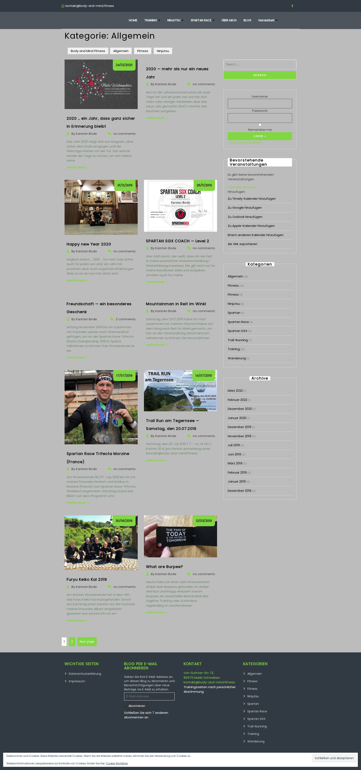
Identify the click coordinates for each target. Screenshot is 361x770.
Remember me (260, 129)
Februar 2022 (237, 400)
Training (234, 349)
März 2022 (235, 390)
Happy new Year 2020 (89, 244)
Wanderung (237, 358)
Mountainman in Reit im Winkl (176, 303)
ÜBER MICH (229, 20)
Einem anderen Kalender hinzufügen (255, 235)
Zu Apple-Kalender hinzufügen (251, 226)
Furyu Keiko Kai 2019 (87, 579)
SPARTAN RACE (201, 20)
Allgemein (120, 51)
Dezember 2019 (239, 427)
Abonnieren (136, 706)
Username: (260, 96)
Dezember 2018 (239, 490)
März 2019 (235, 463)
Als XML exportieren (242, 244)
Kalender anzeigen (242, 187)
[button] (236, 191)
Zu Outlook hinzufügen (245, 217)
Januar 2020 (237, 418)
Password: (260, 110)
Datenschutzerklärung (85, 674)
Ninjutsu (163, 51)
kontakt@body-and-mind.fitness (209, 682)
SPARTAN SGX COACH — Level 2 (177, 241)
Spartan (234, 312)
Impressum (77, 681)
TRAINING (150, 20)
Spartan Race (238, 322)
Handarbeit (266, 20)
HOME (133, 20)
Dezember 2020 (240, 409)
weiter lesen (76, 167)
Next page (87, 641)
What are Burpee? (164, 566)
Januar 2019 (237, 481)
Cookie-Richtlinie (117, 763)
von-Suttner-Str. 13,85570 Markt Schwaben (202, 675)
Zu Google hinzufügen (245, 207)
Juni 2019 (234, 454)
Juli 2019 (234, 445)
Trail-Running (238, 340)
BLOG (247, 20)
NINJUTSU (173, 20)
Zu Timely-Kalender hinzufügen (252, 198)
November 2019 (239, 436)
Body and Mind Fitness (88, 51)
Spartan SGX (237, 331)
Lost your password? (245, 142)
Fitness (142, 51)
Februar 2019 (237, 472)
